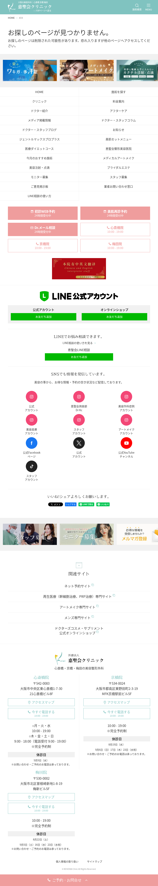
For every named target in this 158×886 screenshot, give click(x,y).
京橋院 (117, 677)
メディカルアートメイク (118, 158)
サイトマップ (94, 861)
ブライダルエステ (118, 167)
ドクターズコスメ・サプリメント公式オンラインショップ (79, 630)
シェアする (71, 504)
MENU (148, 9)
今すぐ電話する (43, 713)
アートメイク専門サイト (77, 607)
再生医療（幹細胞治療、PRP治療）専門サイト (77, 596)
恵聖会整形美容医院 (119, 149)
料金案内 (118, 101)
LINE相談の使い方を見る (78, 342)
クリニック (39, 101)
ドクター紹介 (39, 111)
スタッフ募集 (118, 177)
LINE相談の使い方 (39, 196)
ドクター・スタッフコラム (118, 120)
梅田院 (41, 772)
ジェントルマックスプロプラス (39, 139)
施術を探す (118, 92)
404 (21, 17)
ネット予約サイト (77, 586)
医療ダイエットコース (39, 149)
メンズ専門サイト (77, 617)
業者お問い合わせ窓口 (118, 186)
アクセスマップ (43, 702)
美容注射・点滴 (39, 167)
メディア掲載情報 (39, 120)
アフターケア (118, 111)
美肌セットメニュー (119, 139)
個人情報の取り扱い (67, 861)
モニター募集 (39, 177)
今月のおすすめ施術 (39, 158)
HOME (39, 92)
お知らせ (118, 130)
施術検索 (137, 9)
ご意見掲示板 (39, 186)
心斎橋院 (41, 677)
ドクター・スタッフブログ (39, 130)
